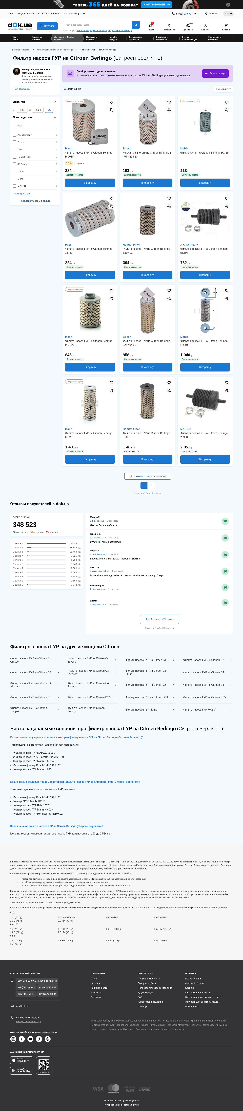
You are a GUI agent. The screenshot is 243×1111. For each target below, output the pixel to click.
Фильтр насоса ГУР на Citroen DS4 (146, 697)
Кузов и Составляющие (189, 38)
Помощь (142, 1006)
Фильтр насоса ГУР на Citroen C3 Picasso (88, 672)
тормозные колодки (100, 30)
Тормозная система (37, 38)
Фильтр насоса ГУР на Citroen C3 (30, 672)
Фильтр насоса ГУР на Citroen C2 (203, 660)
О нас (11, 13)
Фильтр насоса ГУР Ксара (199, 709)
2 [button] (151, 485)
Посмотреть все (21, 193)
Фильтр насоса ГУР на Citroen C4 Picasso (88, 685)
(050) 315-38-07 (47, 987)
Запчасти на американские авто (203, 997)
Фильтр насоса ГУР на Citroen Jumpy (86, 709)
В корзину (90, 182)
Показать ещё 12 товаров (150, 476)
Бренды (189, 988)
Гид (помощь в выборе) (198, 992)
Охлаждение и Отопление (135, 38)
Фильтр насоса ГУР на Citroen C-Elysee (88, 660)
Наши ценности (99, 988)
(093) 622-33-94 (47, 994)
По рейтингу (222, 89)
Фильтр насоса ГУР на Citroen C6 (203, 684)
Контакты (96, 992)
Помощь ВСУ (192, 1006)
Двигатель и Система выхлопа (64, 38)
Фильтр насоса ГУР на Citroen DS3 (89, 697)
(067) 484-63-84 (26, 994)
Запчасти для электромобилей (202, 1001)
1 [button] (144, 485)
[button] (47, 26)
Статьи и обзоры (72, 13)
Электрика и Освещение (162, 38)
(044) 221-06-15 (26, 987)
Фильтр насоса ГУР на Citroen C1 (145, 660)
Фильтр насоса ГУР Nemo (141, 709)
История (95, 983)
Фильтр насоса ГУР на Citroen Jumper (28, 709)
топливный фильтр (122, 30)
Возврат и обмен (50, 13)
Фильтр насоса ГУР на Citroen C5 (145, 684)
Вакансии (96, 997)
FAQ (140, 997)
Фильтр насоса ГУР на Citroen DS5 (204, 697)
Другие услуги (145, 992)
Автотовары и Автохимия (214, 38)
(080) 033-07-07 (25, 980)
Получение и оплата (28, 13)
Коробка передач (113, 38)
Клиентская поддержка (150, 1001)
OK (49, 109)
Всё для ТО (16, 38)
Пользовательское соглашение (155, 988)
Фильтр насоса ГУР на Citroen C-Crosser (30, 660)
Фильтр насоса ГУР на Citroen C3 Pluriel (145, 672)
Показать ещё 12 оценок (162, 619)
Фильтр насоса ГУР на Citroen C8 (30, 697)
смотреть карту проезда (28, 1021)
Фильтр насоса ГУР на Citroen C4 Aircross (30, 685)
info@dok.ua (22, 1006)
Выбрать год (217, 73)
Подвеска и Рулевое (91, 38)
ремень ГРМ (82, 30)
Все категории (193, 978)
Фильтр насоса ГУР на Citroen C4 (203, 672)
